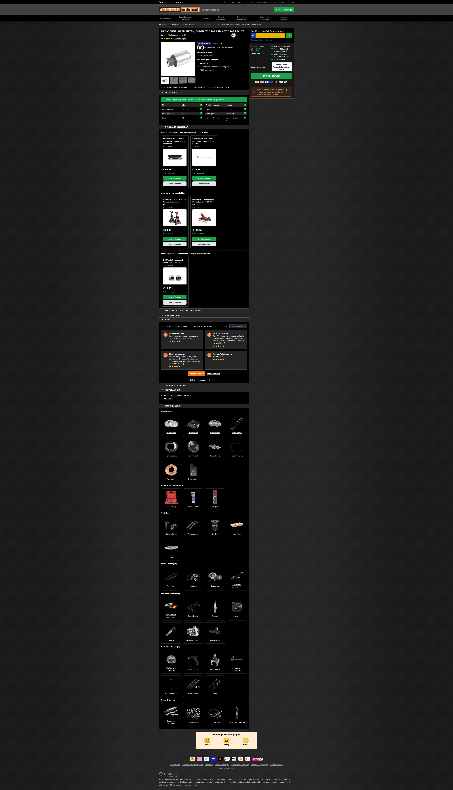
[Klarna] (199, 759)
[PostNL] (240, 759)
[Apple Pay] (234, 759)
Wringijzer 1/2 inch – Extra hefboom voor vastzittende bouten (203, 141)
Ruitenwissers (193, 534)
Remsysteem (175, 764)
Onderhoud (209, 764)
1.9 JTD (209, 24)
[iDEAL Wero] (192, 759)
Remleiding (171, 479)
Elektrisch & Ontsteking (240, 764)
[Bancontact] (227, 759)
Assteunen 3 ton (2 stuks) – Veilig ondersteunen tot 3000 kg (174, 201)
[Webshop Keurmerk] (257, 759)
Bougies (215, 616)
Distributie (193, 586)
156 (200, 24)
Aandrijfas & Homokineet (236, 585)
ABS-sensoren (215, 640)
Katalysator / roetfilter (237, 722)
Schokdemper (193, 693)
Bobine (171, 640)
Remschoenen (171, 456)
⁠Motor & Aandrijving (222, 764)
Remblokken (193, 432)
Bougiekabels (193, 616)
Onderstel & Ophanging (259, 764)
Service (273, 2)
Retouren (250, 2)
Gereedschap (171, 506)
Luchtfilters (237, 534)
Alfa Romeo (189, 24)
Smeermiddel (193, 506)
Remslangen (237, 432)
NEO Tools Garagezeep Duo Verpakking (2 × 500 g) (174, 261)
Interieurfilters (171, 557)
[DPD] (247, 759)
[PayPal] (206, 759)
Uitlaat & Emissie (276, 764)
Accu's (237, 616)
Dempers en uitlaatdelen (171, 722)
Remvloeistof (193, 479)
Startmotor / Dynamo (193, 640)
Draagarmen (175, 24)
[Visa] (213, 759)
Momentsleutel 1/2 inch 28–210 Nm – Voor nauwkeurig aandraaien (174, 141)
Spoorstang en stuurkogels (236, 669)
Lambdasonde (215, 722)
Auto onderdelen (238, 2)
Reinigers (215, 506)
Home (226, 2)
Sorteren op (224, 326)
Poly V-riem (171, 586)
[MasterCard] (220, 759)
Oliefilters (215, 534)
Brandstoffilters (171, 534)
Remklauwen (215, 432)
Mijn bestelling (262, 2)
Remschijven (171, 432)
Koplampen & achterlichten (171, 615)
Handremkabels (237, 456)
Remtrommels (193, 456)
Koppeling (215, 586)
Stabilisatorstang (171, 693)
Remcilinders (215, 456)
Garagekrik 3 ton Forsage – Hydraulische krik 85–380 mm (203, 201)
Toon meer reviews (196, 373)
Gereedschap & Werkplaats (192, 764)
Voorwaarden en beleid (226, 768)
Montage (282, 2)
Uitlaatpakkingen (193, 722)
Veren (215, 693)
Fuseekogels (215, 669)
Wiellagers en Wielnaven (171, 669)
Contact (291, 2)
